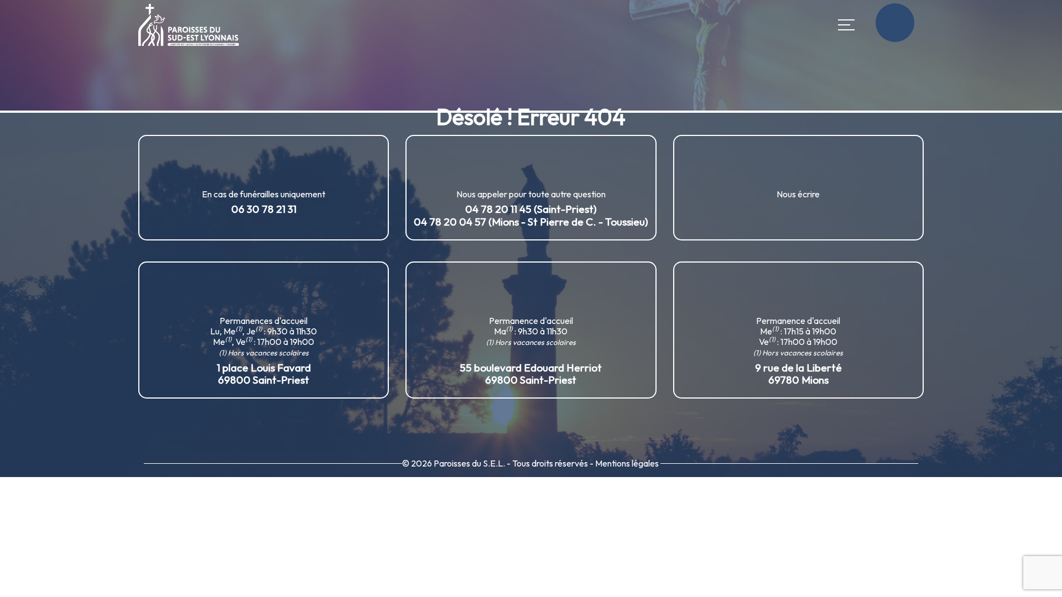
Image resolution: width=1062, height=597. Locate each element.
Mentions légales (627, 463)
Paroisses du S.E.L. (469, 463)
